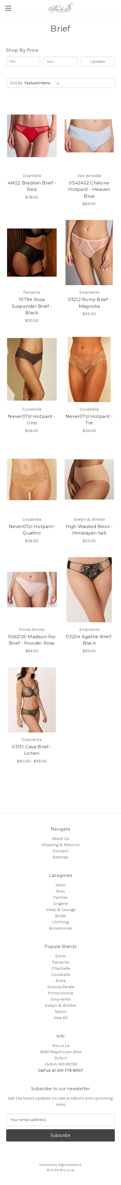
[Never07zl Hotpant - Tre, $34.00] (89, 369)
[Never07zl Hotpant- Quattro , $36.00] (32, 479)
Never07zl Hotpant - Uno (32, 420)
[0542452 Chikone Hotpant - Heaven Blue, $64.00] (89, 135)
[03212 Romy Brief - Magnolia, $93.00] (89, 252)
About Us (60, 838)
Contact (60, 850)
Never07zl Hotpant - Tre (89, 420)
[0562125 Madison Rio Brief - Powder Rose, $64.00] (32, 589)
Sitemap (60, 857)
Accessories (60, 928)
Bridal (60, 915)
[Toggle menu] (8, 8)
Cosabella (60, 974)
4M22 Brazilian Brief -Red (32, 186)
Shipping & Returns (60, 844)
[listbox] (43, 83)
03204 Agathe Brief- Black (89, 640)
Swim (60, 885)
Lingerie (60, 903)
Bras (60, 891)
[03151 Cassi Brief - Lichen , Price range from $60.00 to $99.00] (32, 699)
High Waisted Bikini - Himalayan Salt (89, 530)
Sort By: (16, 83)
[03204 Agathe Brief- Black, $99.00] (89, 589)
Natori (61, 1011)
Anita (60, 980)
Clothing (60, 922)
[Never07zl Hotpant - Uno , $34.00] (32, 369)
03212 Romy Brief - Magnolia (89, 303)
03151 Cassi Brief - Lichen (32, 750)
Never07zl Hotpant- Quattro (32, 530)
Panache (60, 962)
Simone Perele (60, 986)
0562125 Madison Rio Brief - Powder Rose (32, 640)
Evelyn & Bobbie (60, 1005)
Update (97, 61)
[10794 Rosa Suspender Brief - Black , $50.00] (32, 252)
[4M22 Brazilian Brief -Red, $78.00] (32, 135)
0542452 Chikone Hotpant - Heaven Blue (89, 189)
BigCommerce (70, 1165)
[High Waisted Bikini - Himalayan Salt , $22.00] (89, 479)
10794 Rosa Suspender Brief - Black (32, 306)
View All (61, 1017)
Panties (60, 897)
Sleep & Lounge (60, 909)
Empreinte (60, 999)
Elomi (60, 956)
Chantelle (60, 968)
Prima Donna (60, 993)
